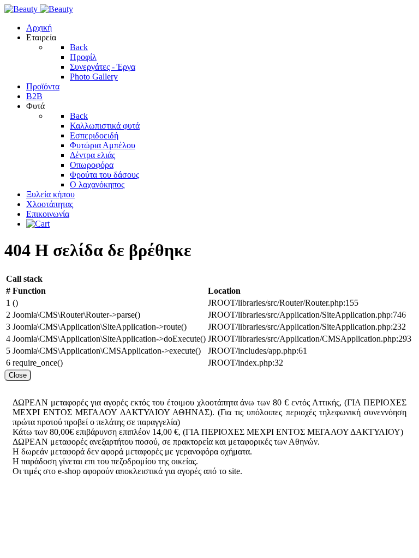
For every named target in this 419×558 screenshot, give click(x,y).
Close (18, 375)
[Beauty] (38, 9)
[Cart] (38, 223)
